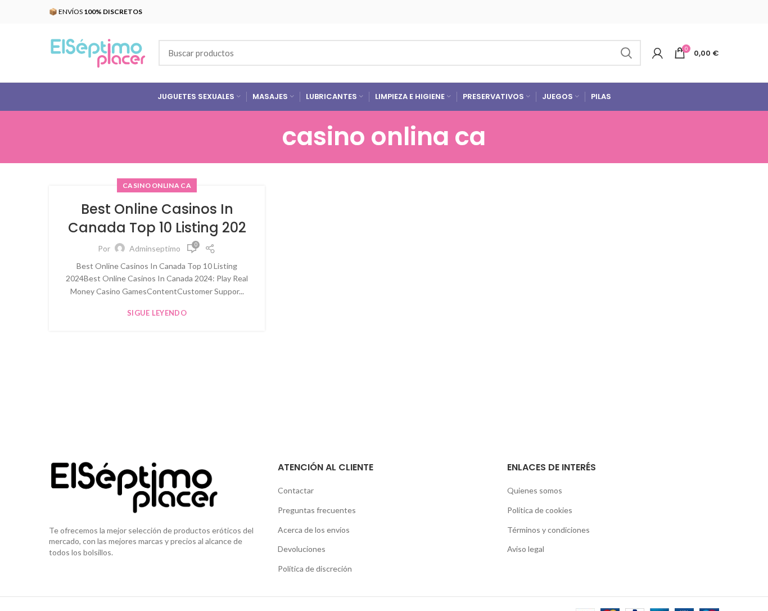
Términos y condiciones (548, 529)
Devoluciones (302, 549)
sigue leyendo (157, 313)
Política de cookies (539, 510)
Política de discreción (315, 568)
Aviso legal (525, 549)
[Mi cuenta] (657, 53)
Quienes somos (534, 490)
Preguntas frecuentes (317, 510)
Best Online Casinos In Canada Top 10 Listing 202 (157, 218)
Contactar (296, 490)
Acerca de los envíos (314, 529)
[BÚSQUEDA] (626, 53)
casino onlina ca (157, 185)
